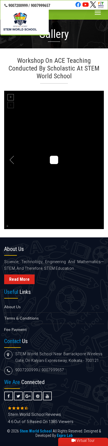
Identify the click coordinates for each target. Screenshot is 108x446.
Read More (19, 279)
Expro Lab (65, 435)
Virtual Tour (85, 440)
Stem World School (36, 431)
